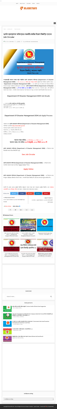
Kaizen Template (29, 406)
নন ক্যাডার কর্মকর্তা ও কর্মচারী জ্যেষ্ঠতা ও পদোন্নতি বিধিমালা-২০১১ (22, 329)
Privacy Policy (22, 3)
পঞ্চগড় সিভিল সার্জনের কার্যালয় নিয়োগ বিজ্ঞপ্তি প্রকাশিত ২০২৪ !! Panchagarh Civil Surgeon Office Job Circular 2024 (28, 255)
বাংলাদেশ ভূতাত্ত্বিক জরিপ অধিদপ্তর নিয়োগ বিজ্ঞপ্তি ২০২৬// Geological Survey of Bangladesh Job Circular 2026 (11, 255)
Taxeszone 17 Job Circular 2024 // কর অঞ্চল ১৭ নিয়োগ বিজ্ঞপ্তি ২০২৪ (45, 234)
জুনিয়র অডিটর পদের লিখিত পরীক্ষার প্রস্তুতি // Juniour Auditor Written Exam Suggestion (29, 306)
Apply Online (28, 169)
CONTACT (37, 3)
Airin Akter (16, 206)
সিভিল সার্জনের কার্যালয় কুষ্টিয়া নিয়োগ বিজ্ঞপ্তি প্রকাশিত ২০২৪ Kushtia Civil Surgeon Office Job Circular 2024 (11, 235)
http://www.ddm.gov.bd (18, 125)
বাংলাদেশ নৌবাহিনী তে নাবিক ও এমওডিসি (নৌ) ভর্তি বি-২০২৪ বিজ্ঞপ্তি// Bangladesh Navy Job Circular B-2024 (28, 235)
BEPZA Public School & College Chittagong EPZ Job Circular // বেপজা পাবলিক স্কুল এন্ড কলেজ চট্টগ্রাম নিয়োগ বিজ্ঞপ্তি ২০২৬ (45, 255)
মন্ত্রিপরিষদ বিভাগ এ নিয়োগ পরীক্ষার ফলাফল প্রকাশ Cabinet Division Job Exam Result (27, 336)
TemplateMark (51, 406)
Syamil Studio (36, 406)
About (17, 3)
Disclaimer (28, 3)
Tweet (14, 193)
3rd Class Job (27, 41)
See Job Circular (28, 154)
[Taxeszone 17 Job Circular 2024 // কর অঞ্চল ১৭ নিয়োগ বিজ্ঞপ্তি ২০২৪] (45, 225)
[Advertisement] (28, 16)
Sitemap (33, 3)
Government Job (34, 41)
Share (22, 193)
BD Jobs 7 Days (14, 406)
